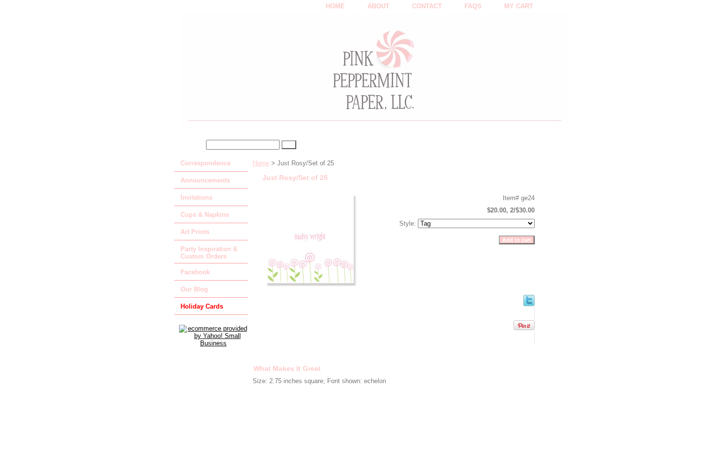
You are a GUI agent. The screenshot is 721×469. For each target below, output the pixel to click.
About (378, 6)
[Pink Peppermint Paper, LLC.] (296, 74)
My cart (518, 6)
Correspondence (205, 163)
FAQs (473, 6)
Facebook (195, 272)
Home (261, 163)
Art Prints (194, 231)
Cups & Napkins (204, 214)
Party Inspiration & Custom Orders (208, 252)
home (335, 6)
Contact (427, 6)
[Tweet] (529, 304)
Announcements (205, 180)
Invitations (196, 197)
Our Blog (194, 289)
